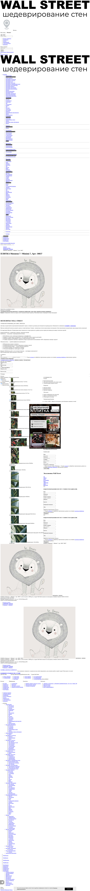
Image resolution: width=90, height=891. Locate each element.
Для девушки (9, 151)
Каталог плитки (6, 248)
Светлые (8, 179)
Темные (7, 224)
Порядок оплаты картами (17, 687)
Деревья (7, 163)
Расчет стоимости (7, 38)
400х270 (7, 181)
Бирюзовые (8, 216)
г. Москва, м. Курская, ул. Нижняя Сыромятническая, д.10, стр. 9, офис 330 (60, 683)
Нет (4, 34)
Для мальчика (9, 132)
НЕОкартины (9, 875)
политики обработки (61, 357)
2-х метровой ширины (11, 186)
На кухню (8, 159)
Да (1, 34)
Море (7, 168)
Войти (2, 50)
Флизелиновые (9, 115)
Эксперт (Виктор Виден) (16, 674)
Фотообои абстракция (11, 77)
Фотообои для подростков (12, 85)
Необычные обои (26, 674)
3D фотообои (9, 75)
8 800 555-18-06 (46, 685)
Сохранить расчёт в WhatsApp (7, 360)
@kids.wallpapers (7, 676)
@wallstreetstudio (37, 677)
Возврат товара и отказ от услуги (33, 683)
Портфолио (5, 39)
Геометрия (8, 101)
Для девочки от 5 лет (10, 131)
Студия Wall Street (35, 674)
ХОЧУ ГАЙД (46, 468)
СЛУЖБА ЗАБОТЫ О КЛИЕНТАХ (9, 669)
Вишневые (8, 220)
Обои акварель (9, 78)
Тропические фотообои (11, 96)
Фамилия (45, 457)
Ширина (45, 499)
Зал (6, 103)
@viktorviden (16, 676)
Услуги (4, 41)
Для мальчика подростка (11, 154)
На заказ (8, 107)
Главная (5, 246)
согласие (32, 357)
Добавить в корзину (19, 360)
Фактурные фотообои (11, 94)
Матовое (4, 379)
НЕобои (7, 874)
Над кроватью (9, 174)
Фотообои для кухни (10, 82)
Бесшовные (8, 137)
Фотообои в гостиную (11, 79)
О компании (14, 683)
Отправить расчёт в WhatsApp (7, 358)
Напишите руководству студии (10, 673)
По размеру (8, 110)
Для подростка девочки (11, 155)
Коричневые (8, 223)
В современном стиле (11, 156)
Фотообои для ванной (11, 93)
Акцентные (8, 200)
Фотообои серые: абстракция (12, 122)
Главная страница (7, 692)
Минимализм (9, 192)
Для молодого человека (11, 150)
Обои (5, 74)
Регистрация (3, 52)
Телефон (45, 459)
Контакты (5, 44)
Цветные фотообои (10, 91)
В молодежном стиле (10, 149)
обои (5, 683)
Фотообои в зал (9, 81)
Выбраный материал (48, 504)
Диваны (6, 241)
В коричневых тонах (10, 119)
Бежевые (8, 213)
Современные (9, 145)
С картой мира (9, 135)
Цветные (8, 225)
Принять (69, 888)
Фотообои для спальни (11, 87)
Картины (6, 238)
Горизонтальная (5, 385)
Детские (7, 99)
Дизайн (7, 176)
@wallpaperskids (6, 677)
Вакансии (14, 684)
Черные (7, 227)
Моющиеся (8, 143)
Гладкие (7, 233)
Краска (5, 237)
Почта (44, 462)
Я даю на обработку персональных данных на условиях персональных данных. (52, 357)
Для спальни (8, 104)
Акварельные (9, 207)
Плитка (5, 236)
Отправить (46, 513)
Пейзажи (8, 169)
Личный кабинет (7, 694)
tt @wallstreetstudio (38, 676)
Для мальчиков (9, 172)
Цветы (7, 113)
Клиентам (25, 681)
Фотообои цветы (9, 92)
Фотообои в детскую (10, 80)
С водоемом (8, 161)
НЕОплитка (8, 876)
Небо (7, 199)
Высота (45, 502)
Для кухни (8, 109)
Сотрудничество (7, 43)
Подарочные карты (10, 879)
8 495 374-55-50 (46, 684)
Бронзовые (8, 219)
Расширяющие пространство (12, 112)
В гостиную (8, 98)
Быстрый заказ (27, 360)
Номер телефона (47, 496)
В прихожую (9, 100)
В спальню (8, 117)
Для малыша (8, 136)
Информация (6, 42)
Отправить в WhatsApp (48, 464)
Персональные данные (31, 684)
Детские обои (4, 674)
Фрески (7, 90)
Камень (7, 105)
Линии (7, 121)
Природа (8, 111)
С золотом (8, 222)
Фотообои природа (10, 86)
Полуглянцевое (5, 381)
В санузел (8, 231)
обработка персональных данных (50, 509)
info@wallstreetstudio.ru (48, 687)
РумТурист (15, 679)
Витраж (5, 239)
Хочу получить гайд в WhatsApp (52, 466)
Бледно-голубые (9, 217)
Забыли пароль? (10, 52)
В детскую (8, 116)
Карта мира (8, 188)
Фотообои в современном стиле (13, 84)
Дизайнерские (9, 201)
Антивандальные (10, 203)
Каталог (2, 681)
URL (44, 507)
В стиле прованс (9, 210)
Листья (7, 167)
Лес (6, 106)
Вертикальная (5, 383)
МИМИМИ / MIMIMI (8, 249)
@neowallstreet (27, 676)
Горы (7, 162)
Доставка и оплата (16, 685)
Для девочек (8, 170)
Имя (44, 454)
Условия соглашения (30, 685)
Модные (8, 173)
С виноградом (9, 144)
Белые (7, 184)
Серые (7, 178)
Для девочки (8, 130)
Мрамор (7, 194)
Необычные (8, 208)
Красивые (8, 164)
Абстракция (8, 97)
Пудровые (8, 211)
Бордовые (8, 218)
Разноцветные (9, 212)
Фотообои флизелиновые (11, 88)
